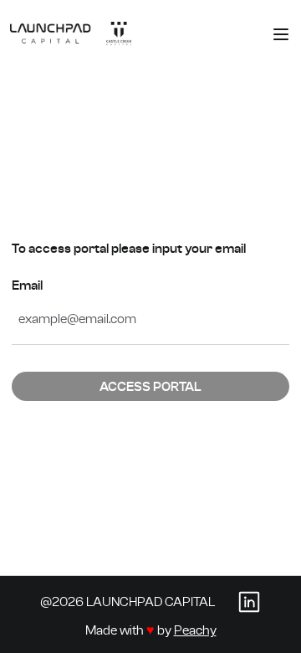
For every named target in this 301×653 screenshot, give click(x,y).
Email (27, 285)
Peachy (195, 630)
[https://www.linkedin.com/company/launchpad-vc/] (249, 601)
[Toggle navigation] (280, 34)
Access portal (150, 386)
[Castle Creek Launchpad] (71, 34)
